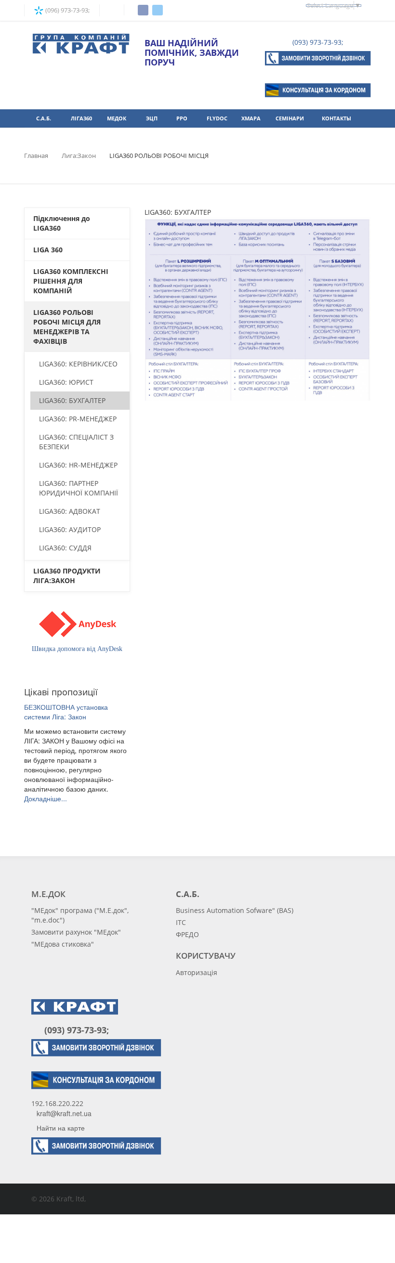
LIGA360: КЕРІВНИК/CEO (78, 363)
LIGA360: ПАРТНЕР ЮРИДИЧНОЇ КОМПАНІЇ (78, 488)
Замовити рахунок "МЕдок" (76, 932)
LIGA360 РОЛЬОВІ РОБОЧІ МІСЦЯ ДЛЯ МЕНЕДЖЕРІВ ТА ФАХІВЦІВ (67, 327)
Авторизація (196, 972)
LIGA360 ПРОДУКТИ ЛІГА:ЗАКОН (67, 575)
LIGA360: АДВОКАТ (69, 511)
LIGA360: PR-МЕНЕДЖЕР (78, 418)
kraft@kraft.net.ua (64, 1113)
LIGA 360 (48, 249)
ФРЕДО (187, 934)
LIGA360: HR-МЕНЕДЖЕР (78, 464)
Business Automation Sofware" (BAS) (234, 910)
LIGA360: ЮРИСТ (66, 382)
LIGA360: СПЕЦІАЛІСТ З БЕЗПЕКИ (76, 441)
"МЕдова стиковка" (62, 944)
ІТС (181, 922)
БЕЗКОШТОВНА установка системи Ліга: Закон (66, 711)
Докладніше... (45, 798)
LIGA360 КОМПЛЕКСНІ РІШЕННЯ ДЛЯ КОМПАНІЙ (70, 281)
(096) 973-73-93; (67, 10)
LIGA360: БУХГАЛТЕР (72, 400)
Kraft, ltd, (71, 1198)
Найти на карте (61, 1128)
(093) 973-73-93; (316, 42)
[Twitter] (157, 10)
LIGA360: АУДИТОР (70, 529)
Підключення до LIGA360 (61, 223)
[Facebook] (143, 10)
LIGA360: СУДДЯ (65, 547)
